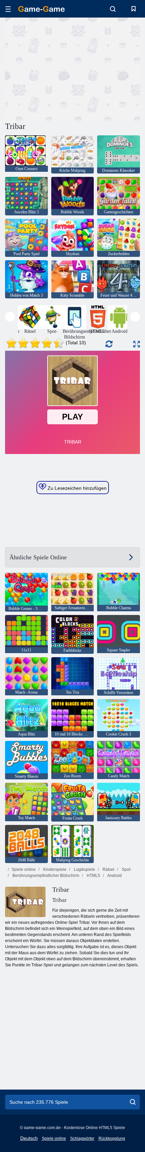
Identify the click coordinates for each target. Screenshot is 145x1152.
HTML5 (93, 875)
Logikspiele (84, 869)
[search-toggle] (113, 8)
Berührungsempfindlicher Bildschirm (45, 875)
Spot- (126, 869)
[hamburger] (8, 9)
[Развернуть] (136, 344)
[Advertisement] (62, 68)
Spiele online (23, 869)
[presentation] (10, 317)
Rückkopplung (111, 1138)
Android (114, 875)
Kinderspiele (54, 869)
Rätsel (108, 869)
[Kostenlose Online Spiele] (41, 9)
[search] (132, 1102)
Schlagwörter (82, 1138)
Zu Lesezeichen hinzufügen (76, 488)
